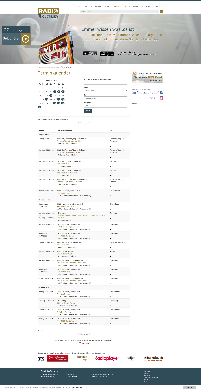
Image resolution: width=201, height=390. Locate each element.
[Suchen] (161, 11)
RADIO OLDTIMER (103, 6)
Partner (157, 6)
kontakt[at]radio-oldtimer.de (104, 374)
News (116, 6)
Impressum (147, 375)
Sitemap (146, 379)
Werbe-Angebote (141, 6)
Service (126, 6)
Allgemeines (85, 6)
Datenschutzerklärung (151, 377)
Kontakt (146, 373)
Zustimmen (189, 387)
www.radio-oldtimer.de (46, 67)
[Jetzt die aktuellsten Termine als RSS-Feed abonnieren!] (147, 76)
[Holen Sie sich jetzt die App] (90, 53)
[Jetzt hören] (25, 39)
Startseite (147, 371)
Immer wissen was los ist (108, 29)
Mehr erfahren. (77, 387)
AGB (145, 382)
